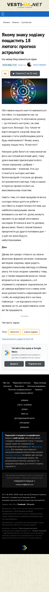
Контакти (7, 386)
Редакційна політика (21, 383)
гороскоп (14, 332)
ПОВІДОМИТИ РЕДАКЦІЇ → (24, 481)
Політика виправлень (36, 386)
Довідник (24, 427)
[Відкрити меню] (2, 14)
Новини (24, 400)
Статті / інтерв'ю (24, 405)
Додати (14, 364)
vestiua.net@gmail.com (24, 484)
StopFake (9, 455)
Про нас (6, 383)
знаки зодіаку (31, 332)
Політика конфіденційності (20, 390)
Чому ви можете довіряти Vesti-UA (17, 339)
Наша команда (40, 383)
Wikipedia (30, 504)
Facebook (21, 504)
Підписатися (35, 364)
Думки (24, 409)
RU (5, 73)
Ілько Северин (39, 65)
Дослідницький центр (24, 418)
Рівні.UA (24, 414)
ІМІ (30, 447)
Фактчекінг (19, 386)
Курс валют (25, 423)
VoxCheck (18, 455)
